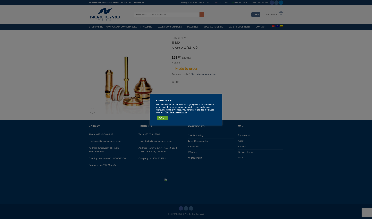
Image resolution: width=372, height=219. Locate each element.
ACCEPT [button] (162, 118)
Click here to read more (176, 112)
